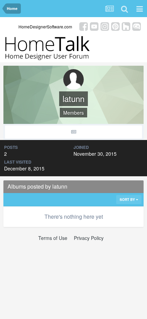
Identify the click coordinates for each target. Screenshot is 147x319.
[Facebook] (83, 26)
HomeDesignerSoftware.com (45, 26)
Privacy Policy (89, 237)
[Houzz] (126, 26)
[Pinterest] (115, 26)
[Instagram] (105, 26)
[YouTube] (94, 26)
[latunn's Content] (73, 132)
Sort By (128, 199)
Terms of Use (52, 237)
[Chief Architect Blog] (136, 26)
